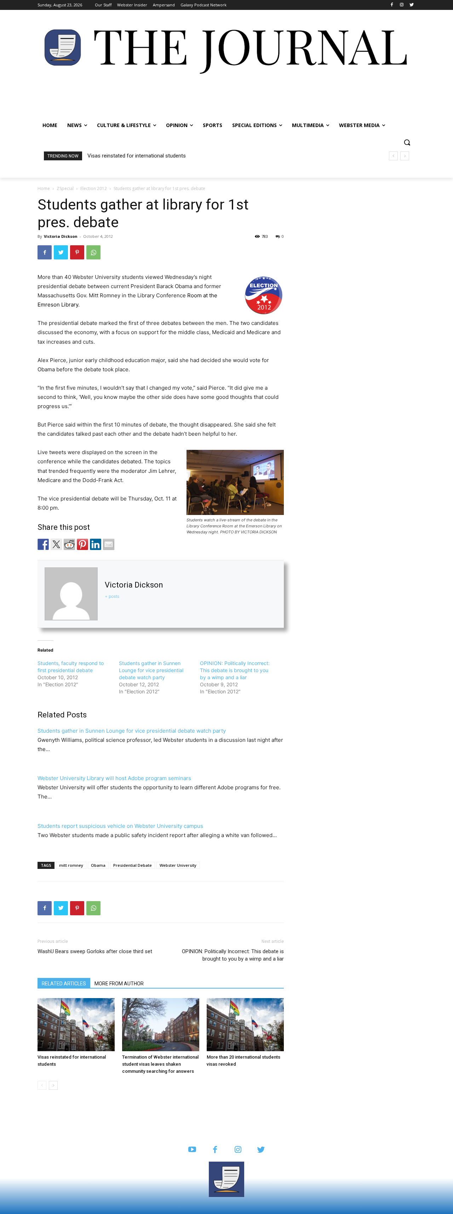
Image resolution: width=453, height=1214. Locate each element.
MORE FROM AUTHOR (119, 983)
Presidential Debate (132, 865)
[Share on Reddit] (69, 544)
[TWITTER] (261, 1150)
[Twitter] (411, 5)
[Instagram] (401, 5)
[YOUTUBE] (192, 1150)
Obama (98, 865)
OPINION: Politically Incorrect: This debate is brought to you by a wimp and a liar (235, 670)
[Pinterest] (77, 252)
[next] (404, 155)
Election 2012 (93, 188)
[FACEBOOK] (215, 1150)
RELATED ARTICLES (64, 983)
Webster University (178, 865)
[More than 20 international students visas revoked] (245, 1024)
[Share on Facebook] (43, 544)
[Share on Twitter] (56, 544)
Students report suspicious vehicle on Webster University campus (120, 826)
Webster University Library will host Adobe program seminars (114, 778)
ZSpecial (65, 188)
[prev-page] (42, 1085)
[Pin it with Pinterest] (82, 544)
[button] (406, 142)
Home (44, 188)
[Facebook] (392, 5)
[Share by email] (108, 544)
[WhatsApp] (93, 252)
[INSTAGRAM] (238, 1150)
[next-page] (53, 1085)
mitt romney (71, 865)
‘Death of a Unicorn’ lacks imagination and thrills (143, 156)
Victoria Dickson (61, 236)
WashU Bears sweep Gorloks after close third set (95, 951)
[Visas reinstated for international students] (76, 1024)
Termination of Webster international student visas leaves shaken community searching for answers (160, 1064)
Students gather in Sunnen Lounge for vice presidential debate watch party (151, 670)
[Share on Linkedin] (95, 544)
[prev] (393, 155)
